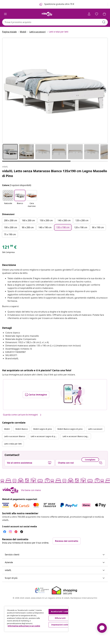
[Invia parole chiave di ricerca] (104, 22)
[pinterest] (16, 531)
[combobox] (55, 22)
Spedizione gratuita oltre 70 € (59, 4)
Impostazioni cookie (60, 625)
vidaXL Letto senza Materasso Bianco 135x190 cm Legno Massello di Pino (54, 173)
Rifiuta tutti (60, 618)
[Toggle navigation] (5, 14)
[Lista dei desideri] (96, 13)
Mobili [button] (7, 429)
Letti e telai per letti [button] (13, 443)
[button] (8, 199)
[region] (36, 619)
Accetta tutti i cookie (60, 611)
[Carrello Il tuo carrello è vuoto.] (104, 13)
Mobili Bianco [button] (21, 429)
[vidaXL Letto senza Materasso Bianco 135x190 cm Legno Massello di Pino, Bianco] (55, 90)
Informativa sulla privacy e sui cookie (24, 626)
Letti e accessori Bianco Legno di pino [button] (77, 436)
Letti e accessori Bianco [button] (14, 436)
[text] (9, 247)
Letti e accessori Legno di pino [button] (44, 436)
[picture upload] (72, 395)
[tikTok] (21, 531)
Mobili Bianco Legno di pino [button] (69, 429)
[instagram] (10, 531)
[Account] (89, 13)
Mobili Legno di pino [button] (42, 429)
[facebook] (4, 531)
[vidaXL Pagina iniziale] (47, 14)
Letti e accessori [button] (95, 429)
